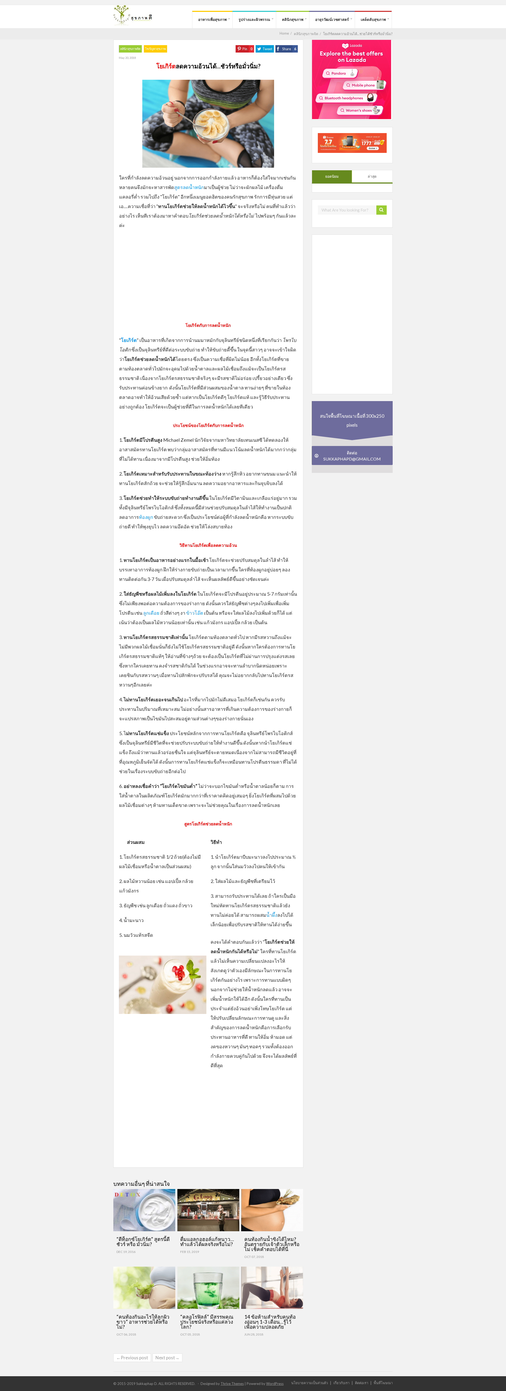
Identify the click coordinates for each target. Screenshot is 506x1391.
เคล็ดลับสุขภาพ (373, 19)
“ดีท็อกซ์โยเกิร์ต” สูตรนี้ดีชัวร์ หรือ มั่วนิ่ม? (143, 1241)
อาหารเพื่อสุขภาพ (212, 19)
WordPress (275, 1383)
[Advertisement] (208, 277)
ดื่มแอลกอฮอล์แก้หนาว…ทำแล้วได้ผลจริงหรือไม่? (207, 1241)
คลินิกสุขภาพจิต (130, 48)
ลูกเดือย (150, 613)
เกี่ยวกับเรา (341, 1382)
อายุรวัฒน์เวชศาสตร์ (332, 19)
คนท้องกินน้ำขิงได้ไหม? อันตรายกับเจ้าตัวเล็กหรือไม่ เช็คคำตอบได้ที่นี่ (271, 1244)
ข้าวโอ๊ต (194, 613)
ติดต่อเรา (361, 1382)
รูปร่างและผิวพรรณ (254, 19)
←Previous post (132, 1357)
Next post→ (167, 1357)
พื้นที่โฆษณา (383, 1382)
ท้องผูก (146, 517)
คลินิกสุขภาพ (292, 19)
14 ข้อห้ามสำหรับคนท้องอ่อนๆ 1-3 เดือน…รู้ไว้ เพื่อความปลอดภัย (270, 1322)
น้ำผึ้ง (271, 915)
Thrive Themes (232, 1383)
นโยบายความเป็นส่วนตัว (309, 1382)
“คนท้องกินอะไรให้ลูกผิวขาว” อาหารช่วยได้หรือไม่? (142, 1322)
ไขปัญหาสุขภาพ (155, 48)
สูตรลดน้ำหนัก (189, 187)
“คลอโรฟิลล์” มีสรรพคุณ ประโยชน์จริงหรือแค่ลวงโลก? (206, 1322)
